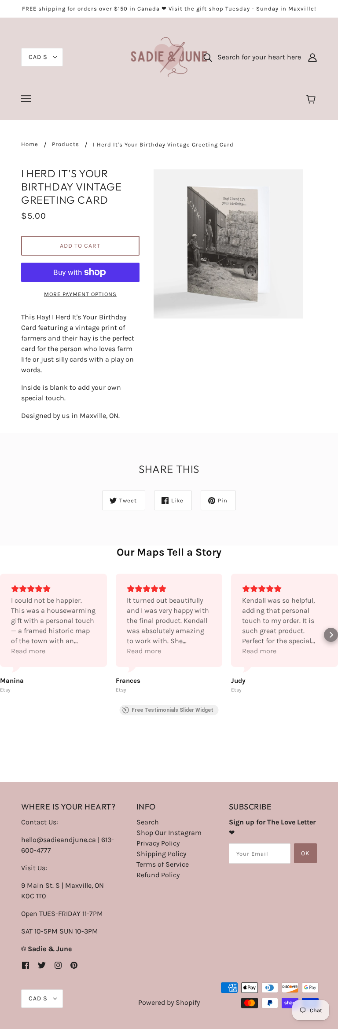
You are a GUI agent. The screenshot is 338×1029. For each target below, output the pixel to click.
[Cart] (312, 100)
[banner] (169, 56)
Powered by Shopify (169, 1002)
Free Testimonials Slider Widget (172, 710)
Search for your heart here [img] (256, 57)
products (65, 144)
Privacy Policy (158, 843)
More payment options (80, 294)
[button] (7, 635)
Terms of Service (162, 864)
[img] (25, 965)
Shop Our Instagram (169, 832)
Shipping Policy (161, 854)
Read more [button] (28, 651)
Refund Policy (158, 875)
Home (29, 144)
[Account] (312, 57)
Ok (305, 853)
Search (147, 822)
